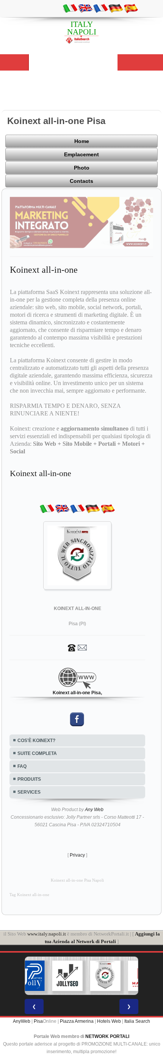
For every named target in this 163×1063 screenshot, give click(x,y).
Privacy (77, 855)
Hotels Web (109, 1021)
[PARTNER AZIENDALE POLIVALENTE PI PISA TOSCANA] (29, 976)
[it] (70, 8)
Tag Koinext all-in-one (29, 895)
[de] (115, 8)
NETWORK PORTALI (107, 1036)
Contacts (81, 181)
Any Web (94, 809)
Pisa (38, 1021)
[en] (85, 8)
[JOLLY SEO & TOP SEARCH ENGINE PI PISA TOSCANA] (67, 976)
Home (81, 141)
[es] (130, 8)
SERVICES (29, 792)
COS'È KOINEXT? (36, 740)
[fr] (100, 8)
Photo (81, 168)
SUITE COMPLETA (37, 753)
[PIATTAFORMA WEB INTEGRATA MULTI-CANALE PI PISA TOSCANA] (105, 976)
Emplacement (81, 154)
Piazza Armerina (77, 1021)
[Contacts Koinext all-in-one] (77, 647)
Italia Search (137, 1021)
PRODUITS (29, 779)
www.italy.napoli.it (46, 934)
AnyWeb (21, 1021)
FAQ (22, 766)
